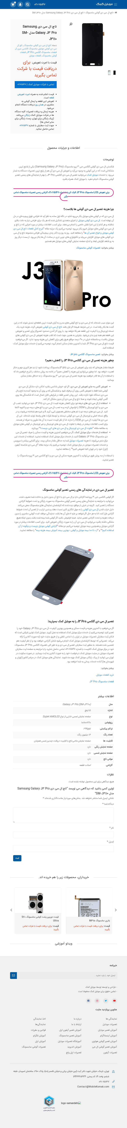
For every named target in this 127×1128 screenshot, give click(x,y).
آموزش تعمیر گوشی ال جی (104, 1047)
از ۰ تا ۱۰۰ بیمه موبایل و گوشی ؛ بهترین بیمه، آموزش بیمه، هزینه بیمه (66, 530)
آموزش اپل (40, 1041)
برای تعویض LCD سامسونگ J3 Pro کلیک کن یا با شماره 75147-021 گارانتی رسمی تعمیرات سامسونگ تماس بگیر (61, 195)
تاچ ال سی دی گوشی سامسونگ (99, 12)
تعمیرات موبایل (76, 441)
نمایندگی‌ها (40, 1024)
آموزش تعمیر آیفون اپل (70, 1030)
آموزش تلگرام (39, 1036)
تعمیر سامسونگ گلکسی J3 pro (85, 354)
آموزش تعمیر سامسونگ (70, 1036)
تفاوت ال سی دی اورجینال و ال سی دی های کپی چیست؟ (66, 428)
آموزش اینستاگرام (108, 1036)
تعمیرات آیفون (110, 1053)
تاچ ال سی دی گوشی (52, 327)
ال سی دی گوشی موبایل (89, 220)
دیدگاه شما (108, 804)
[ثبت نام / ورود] (20, 4)
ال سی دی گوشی (90, 510)
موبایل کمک (92, 175)
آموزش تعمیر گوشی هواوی (104, 1041)
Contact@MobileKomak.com (93, 1087)
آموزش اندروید (74, 1047)
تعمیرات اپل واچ (73, 1053)
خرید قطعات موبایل (105, 675)
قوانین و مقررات (38, 1030)
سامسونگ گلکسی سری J (26, 49)
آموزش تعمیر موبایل (107, 1030)
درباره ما (77, 1019)
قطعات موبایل (35, 56)
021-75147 (39, 4)
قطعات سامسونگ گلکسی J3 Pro (42, 52)
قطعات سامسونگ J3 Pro (102, 682)
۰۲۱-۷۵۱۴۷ (104, 1082)
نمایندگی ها (111, 1019)
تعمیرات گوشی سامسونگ (88, 248)
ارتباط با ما (76, 1024)
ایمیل (110, 842)
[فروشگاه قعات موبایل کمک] (104, 4)
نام (111, 828)
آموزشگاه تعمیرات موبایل (69, 1041)
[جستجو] (28, 4)
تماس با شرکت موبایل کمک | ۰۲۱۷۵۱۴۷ (36, 84)
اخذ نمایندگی (39, 1019)
